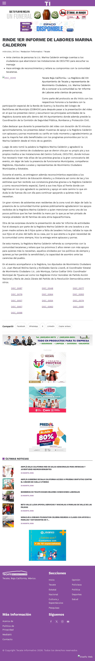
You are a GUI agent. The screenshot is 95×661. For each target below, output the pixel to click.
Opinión (76, 579)
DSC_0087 (16, 288)
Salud (75, 599)
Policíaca (77, 584)
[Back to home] (47, 3)
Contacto (7, 639)
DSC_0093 (78, 294)
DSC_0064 (47, 294)
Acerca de (7, 621)
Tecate (47, 51)
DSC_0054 (47, 300)
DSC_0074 (78, 300)
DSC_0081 (78, 306)
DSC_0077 (78, 288)
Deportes (77, 594)
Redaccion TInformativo (31, 51)
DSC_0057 (16, 300)
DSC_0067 (16, 306)
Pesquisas (54, 607)
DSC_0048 (47, 288)
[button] (4, 3)
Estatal (52, 589)
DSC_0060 (47, 306)
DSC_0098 (16, 312)
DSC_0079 (16, 294)
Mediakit (7, 634)
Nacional (53, 594)
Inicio (52, 579)
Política (76, 589)
